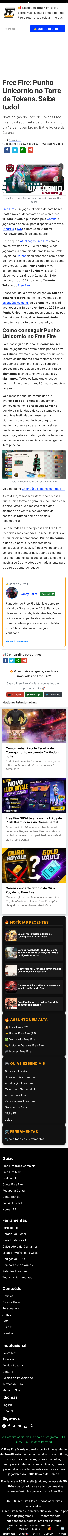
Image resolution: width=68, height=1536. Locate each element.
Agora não (10, 28)
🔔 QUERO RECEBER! (47, 28)
